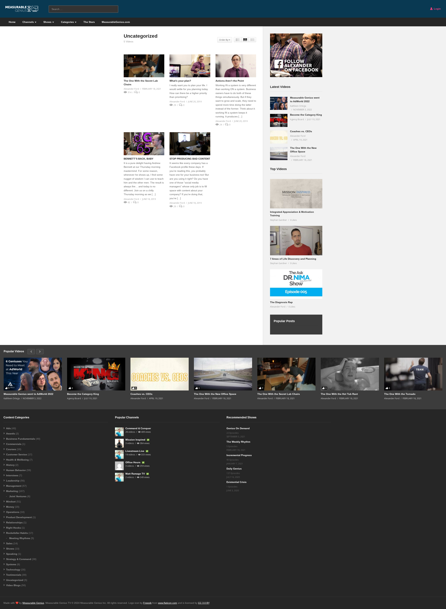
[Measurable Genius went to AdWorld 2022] (278, 103)
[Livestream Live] (119, 454)
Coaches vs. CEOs (301, 131)
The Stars (89, 22)
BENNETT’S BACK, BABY (138, 158)
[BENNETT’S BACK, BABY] (144, 143)
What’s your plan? (180, 80)
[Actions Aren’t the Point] (236, 65)
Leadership (13, 480)
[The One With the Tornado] (413, 374)
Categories (67, 22)
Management (13, 485)
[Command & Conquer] (119, 431)
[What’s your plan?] (190, 65)
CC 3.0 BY (203, 603)
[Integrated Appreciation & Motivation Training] (296, 193)
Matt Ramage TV (135, 473)
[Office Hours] (119, 465)
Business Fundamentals (20, 438)
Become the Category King (306, 114)
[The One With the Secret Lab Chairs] (144, 65)
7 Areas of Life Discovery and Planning (293, 258)
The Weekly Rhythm (238, 441)
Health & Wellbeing (17, 459)
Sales (9, 543)
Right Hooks (13, 527)
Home (12, 22)
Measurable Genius (33, 603)
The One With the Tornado (400, 394)
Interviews (12, 475)
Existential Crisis (236, 482)
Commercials (13, 444)
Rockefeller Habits (17, 533)
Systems (11, 564)
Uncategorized (14, 580)
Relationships (14, 522)
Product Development (19, 517)
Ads (8, 428)
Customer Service (16, 454)
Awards (10, 433)
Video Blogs (13, 585)
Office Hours (133, 462)
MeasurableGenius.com (116, 22)
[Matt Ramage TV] (119, 477)
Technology (13, 569)
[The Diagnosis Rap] (296, 284)
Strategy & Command (18, 559)
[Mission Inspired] (119, 443)
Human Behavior (16, 470)
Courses (11, 449)
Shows (47, 22)
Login (437, 8)
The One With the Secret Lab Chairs (278, 394)
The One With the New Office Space (215, 394)
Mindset (11, 501)
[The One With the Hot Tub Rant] (350, 374)
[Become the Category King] (278, 120)
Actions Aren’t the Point (230, 80)
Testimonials (13, 574)
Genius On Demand (238, 428)
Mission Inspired (135, 439)
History (10, 465)
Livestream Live (135, 451)
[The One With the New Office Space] (278, 153)
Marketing (12, 491)
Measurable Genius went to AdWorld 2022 (28, 394)
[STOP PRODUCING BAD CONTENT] (190, 143)
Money (10, 506)
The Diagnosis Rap (281, 302)
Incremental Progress (239, 455)
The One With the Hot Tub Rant (339, 394)
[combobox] (83, 9)
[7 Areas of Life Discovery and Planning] (296, 240)
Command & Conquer (138, 428)
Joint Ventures (17, 496)
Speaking (11, 553)
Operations (12, 512)
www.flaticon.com (167, 603)
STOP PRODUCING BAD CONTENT (190, 158)
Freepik (147, 603)
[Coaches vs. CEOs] (278, 137)
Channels (28, 22)
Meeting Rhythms (19, 538)
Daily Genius (234, 468)
